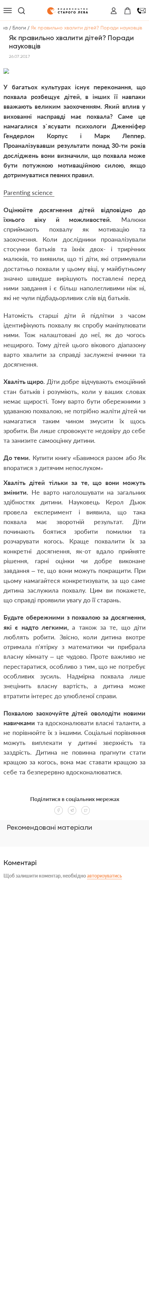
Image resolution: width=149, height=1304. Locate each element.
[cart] (127, 11)
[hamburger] (7, 11)
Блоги (19, 27)
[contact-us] (141, 11)
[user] (113, 11)
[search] (21, 11)
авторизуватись (104, 876)
